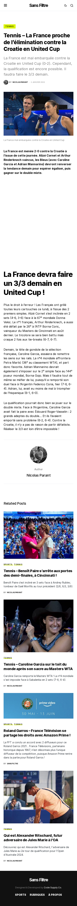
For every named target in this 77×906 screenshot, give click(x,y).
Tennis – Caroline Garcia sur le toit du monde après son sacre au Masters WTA (38, 666)
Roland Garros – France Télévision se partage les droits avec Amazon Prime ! (37, 733)
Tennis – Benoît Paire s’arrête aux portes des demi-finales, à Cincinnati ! (38, 573)
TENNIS (9, 26)
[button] (5, 5)
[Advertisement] (38, 219)
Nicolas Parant (38, 475)
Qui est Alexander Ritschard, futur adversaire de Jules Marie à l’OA (33, 837)
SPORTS (8, 564)
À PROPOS (55, 894)
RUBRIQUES (37, 894)
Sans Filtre (38, 5)
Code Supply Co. (53, 887)
